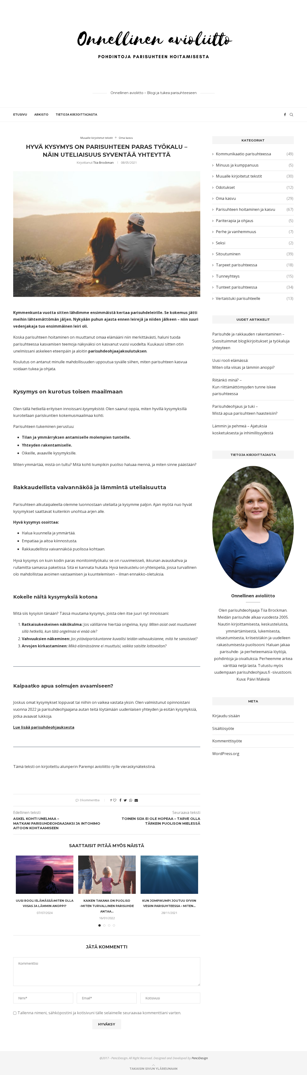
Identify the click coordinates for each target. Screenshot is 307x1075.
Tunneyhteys (254, 276)
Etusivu (20, 114)
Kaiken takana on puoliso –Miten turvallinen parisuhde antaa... (107, 906)
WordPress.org (225, 753)
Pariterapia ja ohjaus (254, 220)
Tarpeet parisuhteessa (254, 265)
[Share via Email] (136, 800)
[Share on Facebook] (120, 800)
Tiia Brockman (103, 162)
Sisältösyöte (223, 728)
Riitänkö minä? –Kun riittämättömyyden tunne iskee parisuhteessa (244, 387)
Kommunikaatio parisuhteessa (254, 154)
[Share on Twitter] (125, 800)
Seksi (254, 243)
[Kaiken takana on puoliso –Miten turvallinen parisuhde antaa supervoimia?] (107, 875)
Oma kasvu (126, 137)
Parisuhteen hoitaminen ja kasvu (254, 209)
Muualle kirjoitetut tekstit (96, 137)
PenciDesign (200, 1058)
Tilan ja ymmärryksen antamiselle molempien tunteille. (76, 437)
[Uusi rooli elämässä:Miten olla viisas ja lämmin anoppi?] (44, 875)
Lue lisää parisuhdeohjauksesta (43, 727)
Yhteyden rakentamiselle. (47, 445)
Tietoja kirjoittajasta (76, 114)
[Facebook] (285, 115)
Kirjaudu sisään (226, 715)
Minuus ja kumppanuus (254, 165)
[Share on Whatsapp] (130, 800)
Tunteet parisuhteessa (254, 287)
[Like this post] (114, 800)
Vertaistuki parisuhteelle (254, 298)
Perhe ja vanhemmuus (254, 231)
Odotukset (254, 187)
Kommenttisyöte (227, 741)
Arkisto (41, 114)
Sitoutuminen (254, 254)
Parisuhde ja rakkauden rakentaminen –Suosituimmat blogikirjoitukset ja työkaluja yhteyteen (250, 341)
